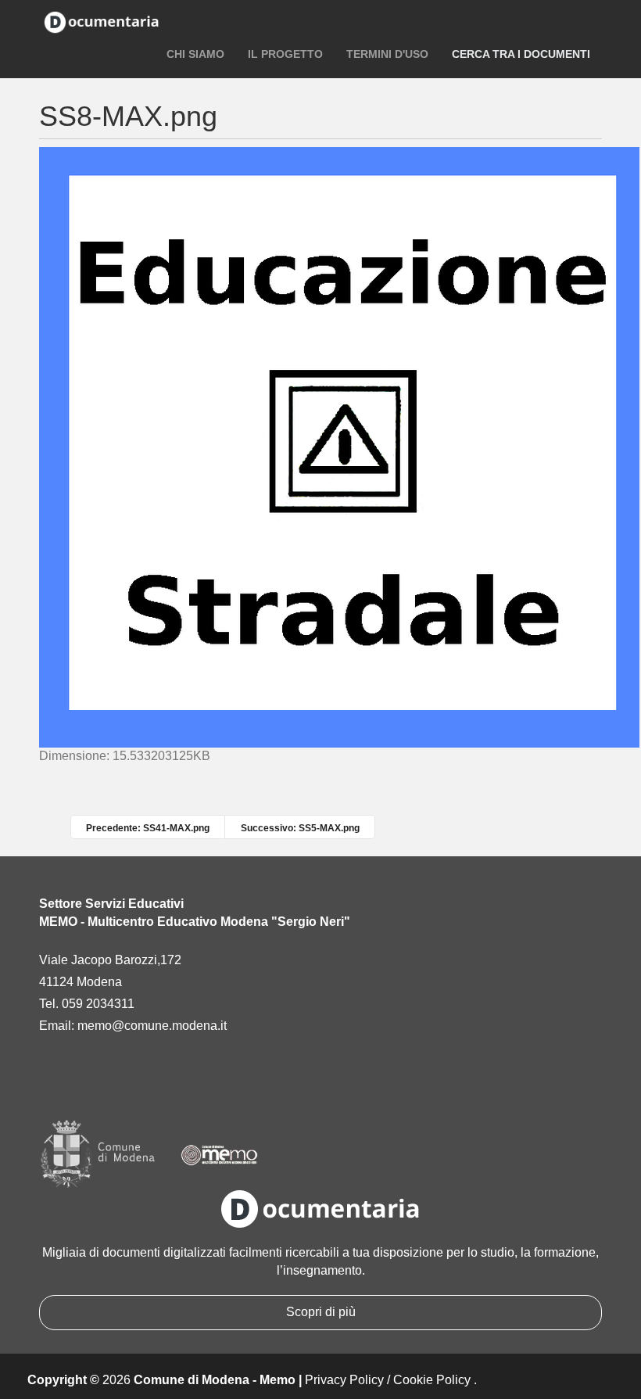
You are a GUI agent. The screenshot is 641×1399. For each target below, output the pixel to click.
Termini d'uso (387, 54)
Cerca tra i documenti (521, 54)
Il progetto (285, 54)
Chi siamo (195, 54)
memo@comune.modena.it (152, 1025)
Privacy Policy (344, 1379)
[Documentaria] (101, 21)
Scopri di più (321, 1311)
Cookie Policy (432, 1379)
